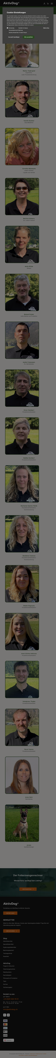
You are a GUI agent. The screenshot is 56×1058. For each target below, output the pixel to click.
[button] (46, 28)
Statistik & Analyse (23, 28)
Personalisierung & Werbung (16, 30)
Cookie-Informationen (38, 25)
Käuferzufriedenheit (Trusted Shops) (18, 32)
